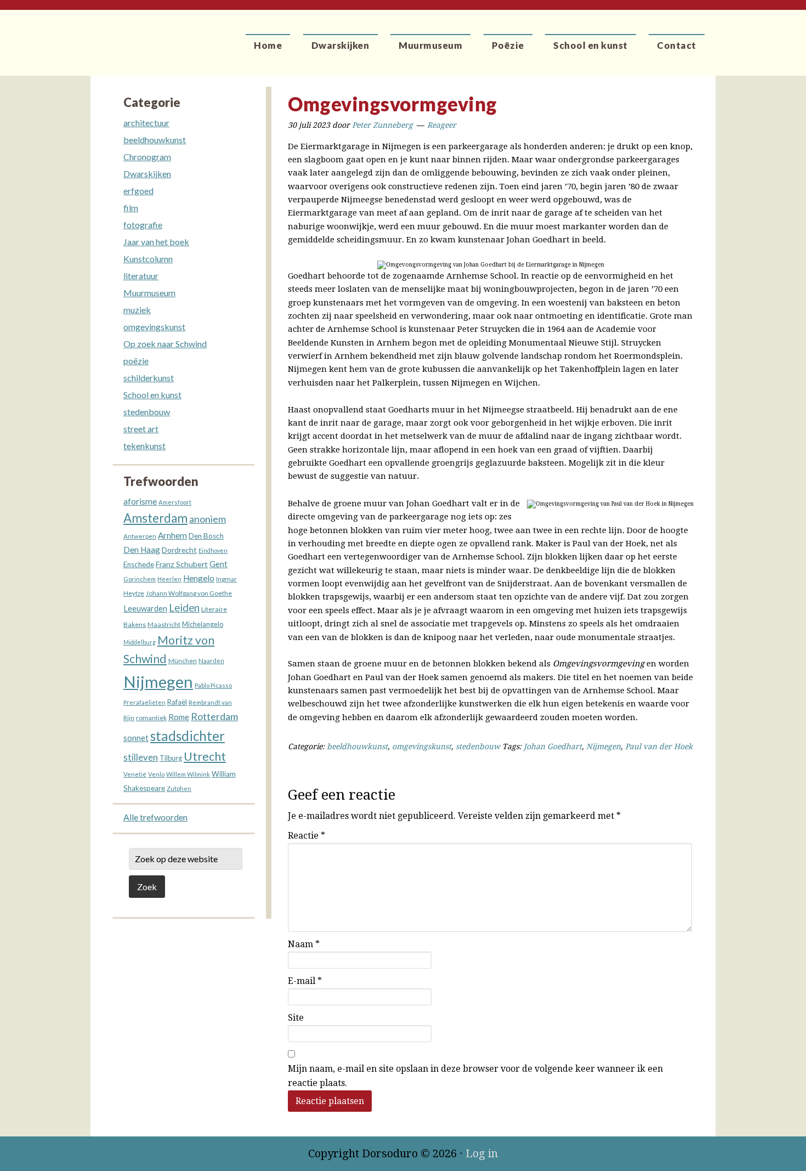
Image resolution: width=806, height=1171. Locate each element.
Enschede (138, 564)
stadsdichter (187, 736)
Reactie (306, 835)
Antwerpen (139, 536)
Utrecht (205, 756)
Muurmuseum (149, 292)
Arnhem (172, 535)
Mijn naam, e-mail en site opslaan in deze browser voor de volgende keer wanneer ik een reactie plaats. (475, 1075)
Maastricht (163, 624)
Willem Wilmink (188, 774)
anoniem (207, 519)
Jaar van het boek (156, 241)
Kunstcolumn (148, 258)
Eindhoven (213, 550)
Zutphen (179, 788)
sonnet (136, 738)
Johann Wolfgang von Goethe (189, 593)
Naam (304, 944)
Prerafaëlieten (144, 702)
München (182, 661)
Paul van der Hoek (659, 746)
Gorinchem (139, 578)
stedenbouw (478, 746)
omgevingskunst (421, 746)
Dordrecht (179, 550)
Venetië (134, 774)
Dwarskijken (147, 173)
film (130, 207)
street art (140, 428)
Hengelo (198, 578)
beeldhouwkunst (357, 746)
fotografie (142, 224)
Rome (178, 717)
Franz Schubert (182, 564)
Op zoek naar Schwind (165, 343)
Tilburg (171, 758)
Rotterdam (214, 716)
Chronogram (147, 156)
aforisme (140, 501)
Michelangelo (202, 624)
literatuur (140, 275)
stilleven (140, 757)
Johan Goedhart (553, 746)
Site (296, 1017)
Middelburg (139, 642)
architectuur (146, 122)
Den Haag (141, 550)
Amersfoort (174, 502)
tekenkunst (144, 445)
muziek (137, 309)
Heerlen (169, 578)
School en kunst (152, 394)
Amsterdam (155, 518)
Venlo (156, 774)
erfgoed (138, 190)
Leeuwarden (145, 608)
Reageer (441, 125)
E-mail (305, 981)
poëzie (136, 360)
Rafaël (177, 702)
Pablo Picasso (213, 685)
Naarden (211, 660)
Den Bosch (206, 535)
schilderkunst (148, 377)
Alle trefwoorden (155, 817)
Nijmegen (603, 746)
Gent (218, 564)
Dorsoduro (141, 35)
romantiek (151, 718)
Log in (482, 1153)
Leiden (184, 607)
